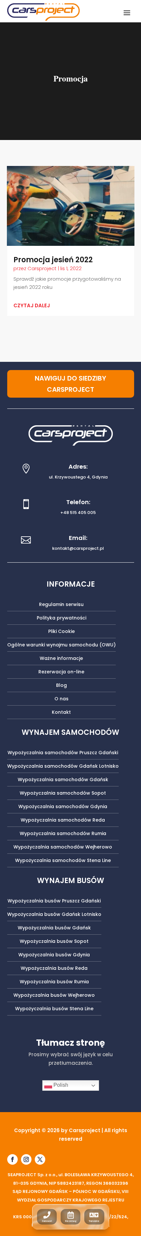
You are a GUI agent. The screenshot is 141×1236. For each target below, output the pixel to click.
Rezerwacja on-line (61, 672)
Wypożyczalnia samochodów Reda (63, 820)
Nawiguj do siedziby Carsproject (70, 384)
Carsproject (42, 268)
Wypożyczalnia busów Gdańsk (54, 928)
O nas (61, 699)
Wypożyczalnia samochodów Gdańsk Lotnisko (63, 766)
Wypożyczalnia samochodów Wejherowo (62, 847)
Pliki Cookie (61, 632)
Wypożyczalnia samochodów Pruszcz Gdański (63, 753)
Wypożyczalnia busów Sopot (54, 941)
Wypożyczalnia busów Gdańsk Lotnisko (54, 915)
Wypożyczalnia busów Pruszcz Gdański (54, 901)
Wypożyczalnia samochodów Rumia (63, 834)
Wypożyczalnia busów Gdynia (54, 955)
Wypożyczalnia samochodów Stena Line (63, 861)
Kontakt (61, 712)
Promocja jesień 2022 (53, 260)
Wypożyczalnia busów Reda (54, 968)
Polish (60, 1085)
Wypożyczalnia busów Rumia (54, 982)
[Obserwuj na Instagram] (26, 1159)
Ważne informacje (61, 659)
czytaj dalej (31, 305)
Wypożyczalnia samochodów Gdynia (62, 807)
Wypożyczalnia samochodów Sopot (63, 793)
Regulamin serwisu (61, 605)
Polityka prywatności (61, 618)
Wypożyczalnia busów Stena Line (54, 1009)
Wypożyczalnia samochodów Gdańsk (63, 780)
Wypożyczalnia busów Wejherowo (54, 995)
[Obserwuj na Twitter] (40, 1159)
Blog (61, 685)
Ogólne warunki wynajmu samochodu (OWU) (61, 645)
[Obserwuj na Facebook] (12, 1159)
